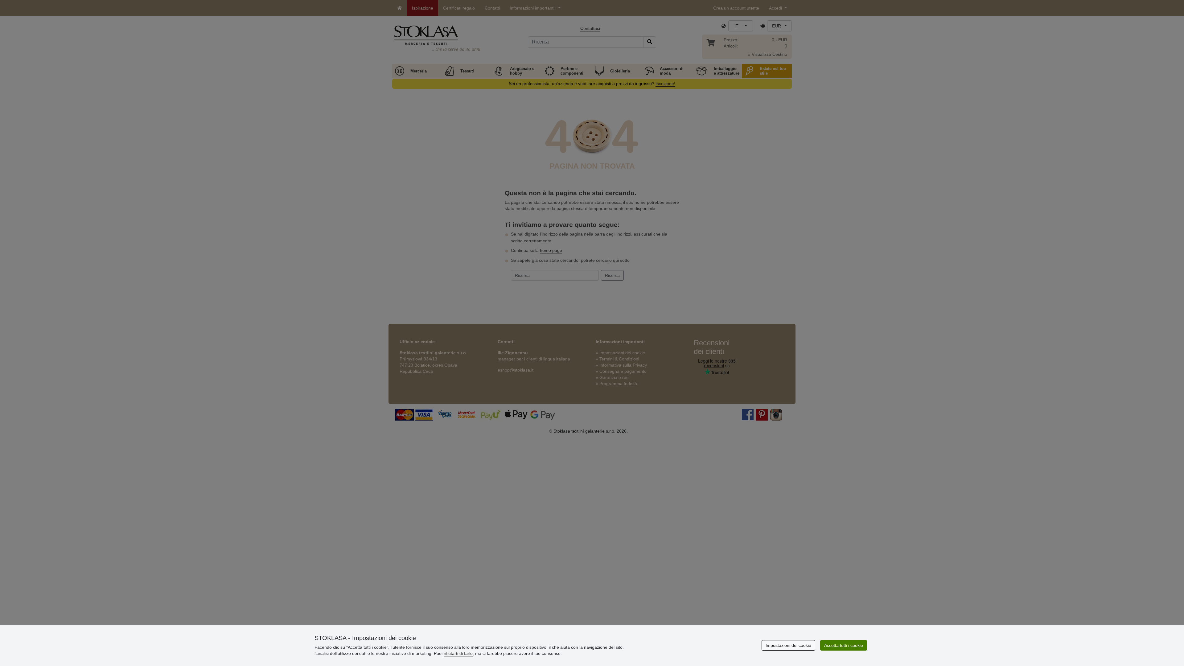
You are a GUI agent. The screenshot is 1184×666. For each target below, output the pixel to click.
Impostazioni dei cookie (788, 645)
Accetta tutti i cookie (843, 645)
